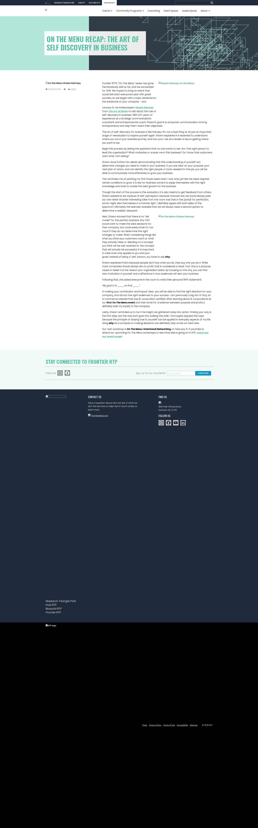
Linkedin (183, 422)
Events (106, 10)
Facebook (67, 373)
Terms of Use (169, 725)
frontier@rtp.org (99, 415)
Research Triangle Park (64, 3)
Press (144, 725)
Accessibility (182, 725)
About (204, 10)
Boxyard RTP (94, 3)
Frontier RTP (109, 3)
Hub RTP (81, 3)
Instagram (60, 373)
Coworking (154, 10)
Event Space (171, 10)
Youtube (175, 422)
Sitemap (193, 725)
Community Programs (128, 10)
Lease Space (189, 10)
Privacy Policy (155, 725)
